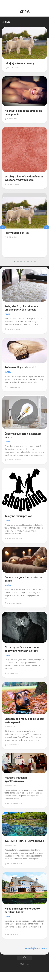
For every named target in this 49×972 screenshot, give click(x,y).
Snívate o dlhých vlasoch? (20, 367)
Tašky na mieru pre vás (18, 516)
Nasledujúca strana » (35, 948)
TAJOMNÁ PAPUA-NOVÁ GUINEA (24, 841)
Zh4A (25, 11)
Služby (8, 372)
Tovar (7, 314)
